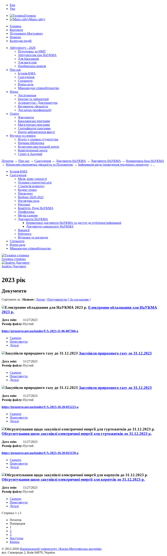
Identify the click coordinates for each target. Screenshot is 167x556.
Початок (7, 161)
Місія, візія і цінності (32, 179)
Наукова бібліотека (31, 143)
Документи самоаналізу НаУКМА (50, 226)
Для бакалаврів (28, 58)
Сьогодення (26, 77)
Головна (15, 26)
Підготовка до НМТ (32, 51)
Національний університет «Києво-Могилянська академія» (61, 549)
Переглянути (19, 341)
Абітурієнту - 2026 (22, 47)
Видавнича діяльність (33, 106)
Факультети (26, 117)
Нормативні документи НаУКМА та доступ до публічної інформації (73, 222)
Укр (12, 8)
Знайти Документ (14, 266)
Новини (15, 37)
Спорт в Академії (30, 154)
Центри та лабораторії (33, 99)
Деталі (14, 345)
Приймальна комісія (32, 66)
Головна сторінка (14, 259)
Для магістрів (27, 62)
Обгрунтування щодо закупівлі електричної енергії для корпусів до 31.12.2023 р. (73, 479)
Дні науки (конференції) (34, 110)
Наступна (16, 538)
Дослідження (27, 95)
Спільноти (25, 80)
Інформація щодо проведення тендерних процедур (113, 164)
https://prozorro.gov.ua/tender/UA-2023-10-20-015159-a (40, 453)
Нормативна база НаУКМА (145, 161)
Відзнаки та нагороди (33, 237)
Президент (25, 193)
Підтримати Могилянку (26, 33)
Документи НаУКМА (71, 161)
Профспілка (26, 211)
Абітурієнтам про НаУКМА (37, 55)
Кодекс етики (27, 190)
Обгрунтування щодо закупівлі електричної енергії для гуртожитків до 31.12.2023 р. (77, 433)
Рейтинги (24, 233)
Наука (14, 91)
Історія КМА (27, 73)
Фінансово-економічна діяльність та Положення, (39, 164)
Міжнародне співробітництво (38, 88)
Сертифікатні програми (34, 128)
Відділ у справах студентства (38, 139)
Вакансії (24, 230)
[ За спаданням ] (79, 299)
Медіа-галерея (27, 215)
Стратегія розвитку (31, 186)
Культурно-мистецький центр (38, 146)
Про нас (15, 69)
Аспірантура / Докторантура (37, 102)
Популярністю (57, 299)
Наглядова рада (28, 200)
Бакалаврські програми (34, 121)
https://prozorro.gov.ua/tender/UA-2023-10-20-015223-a (40, 407)
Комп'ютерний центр (32, 150)
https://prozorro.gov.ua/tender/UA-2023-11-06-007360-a (40, 331)
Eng (12, 5)
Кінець (14, 542)
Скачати (15, 338)
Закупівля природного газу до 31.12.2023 (115, 353)
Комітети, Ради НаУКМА (35, 208)
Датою (40, 299)
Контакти (16, 30)
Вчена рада (25, 84)
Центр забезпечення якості (36, 132)
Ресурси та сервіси (23, 135)
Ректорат (24, 204)
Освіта (14, 113)
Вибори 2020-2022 (31, 197)
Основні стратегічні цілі (35, 182)
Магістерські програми (34, 124)
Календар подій (21, 41)
